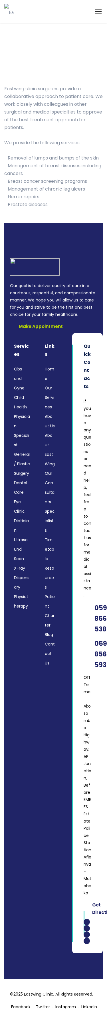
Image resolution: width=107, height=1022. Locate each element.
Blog (49, 634)
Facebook (21, 1007)
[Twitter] (87, 934)
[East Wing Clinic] (9, 11)
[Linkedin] (87, 941)
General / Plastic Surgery (22, 464)
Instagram (66, 1007)
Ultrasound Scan (21, 549)
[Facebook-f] (87, 922)
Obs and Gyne (19, 378)
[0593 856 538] (87, 619)
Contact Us (50, 653)
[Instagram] (87, 928)
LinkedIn (89, 1007)
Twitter (43, 1007)
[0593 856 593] (87, 654)
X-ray (19, 568)
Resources (49, 577)
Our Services (49, 397)
